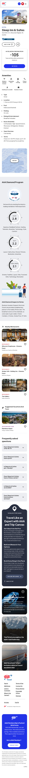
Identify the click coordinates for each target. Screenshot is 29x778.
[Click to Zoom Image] (14, 17)
